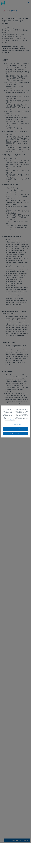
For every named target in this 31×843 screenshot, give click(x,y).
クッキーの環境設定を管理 (16, 424)
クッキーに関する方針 (10, 419)
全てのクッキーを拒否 (15, 428)
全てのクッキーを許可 (15, 433)
